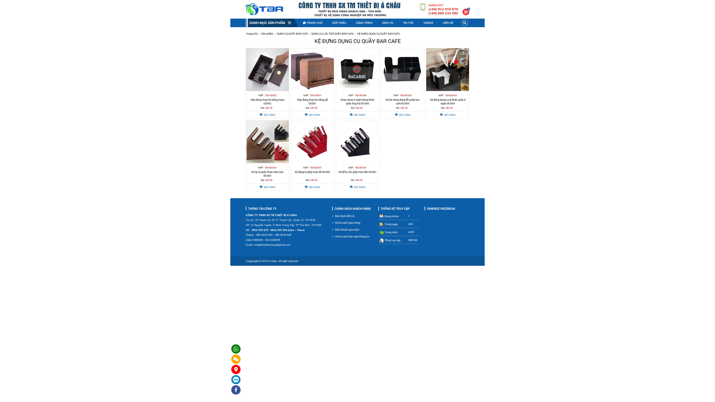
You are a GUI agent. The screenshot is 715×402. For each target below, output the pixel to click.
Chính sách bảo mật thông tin (352, 236)
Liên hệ (448, 23)
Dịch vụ (387, 23)
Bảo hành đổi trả (344, 216)
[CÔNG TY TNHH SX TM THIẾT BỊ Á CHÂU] (264, 9)
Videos (428, 23)
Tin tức (408, 23)
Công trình (364, 23)
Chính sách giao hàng (347, 222)
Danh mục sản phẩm (269, 22)
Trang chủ (314, 23)
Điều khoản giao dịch (347, 229)
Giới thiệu (339, 23)
